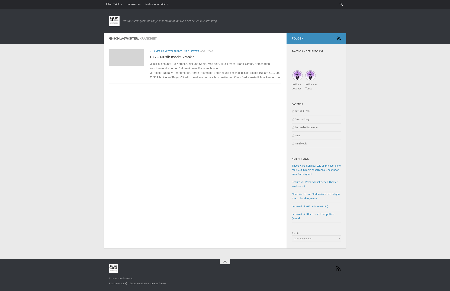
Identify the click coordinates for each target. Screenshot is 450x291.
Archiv (295, 233)
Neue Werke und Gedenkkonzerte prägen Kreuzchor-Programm (316, 196)
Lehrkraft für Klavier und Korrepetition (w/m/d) (313, 216)
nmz (297, 135)
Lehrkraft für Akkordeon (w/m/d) (310, 206)
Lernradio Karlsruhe (306, 127)
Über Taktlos (114, 4)
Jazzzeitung (302, 119)
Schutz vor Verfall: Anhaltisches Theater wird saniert (315, 184)
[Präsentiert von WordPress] (126, 283)
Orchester (191, 51)
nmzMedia (301, 143)
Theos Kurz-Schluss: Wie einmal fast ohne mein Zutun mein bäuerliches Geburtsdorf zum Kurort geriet (316, 170)
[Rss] (339, 38)
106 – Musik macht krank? (171, 57)
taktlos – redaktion (156, 4)
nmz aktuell (300, 158)
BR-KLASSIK (302, 111)
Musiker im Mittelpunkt (165, 51)
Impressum (133, 4)
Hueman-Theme (157, 283)
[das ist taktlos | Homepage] (114, 21)
